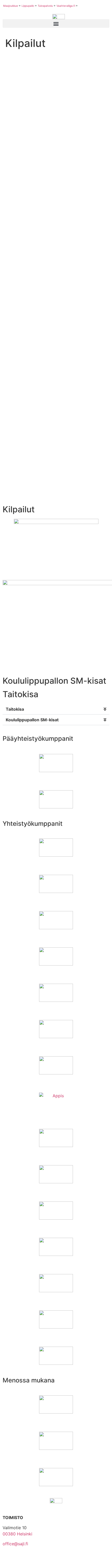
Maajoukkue (10, 5)
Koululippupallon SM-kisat (32, 719)
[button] (56, 709)
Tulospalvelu (45, 5)
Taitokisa (15, 709)
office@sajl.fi (15, 1543)
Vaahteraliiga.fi (66, 5)
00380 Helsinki (17, 1533)
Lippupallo (28, 5)
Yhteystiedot (15, 1558)
